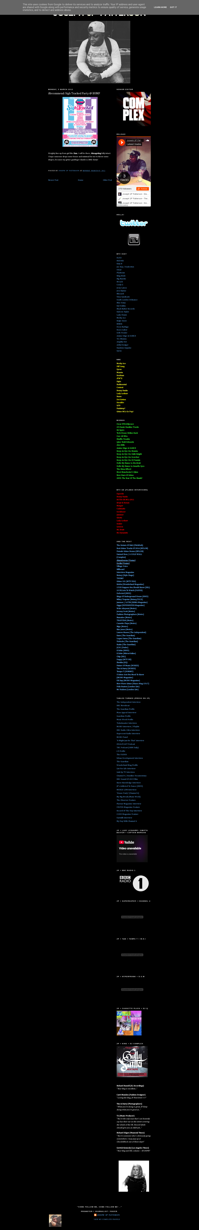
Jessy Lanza (122, 288)
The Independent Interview (129, 702)
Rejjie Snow (122, 321)
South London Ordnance (127, 300)
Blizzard (120, 294)
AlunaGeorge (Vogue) (126, 560)
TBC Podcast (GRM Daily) (128, 748)
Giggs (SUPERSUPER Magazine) (131, 605)
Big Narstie (121, 279)
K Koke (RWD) (123, 650)
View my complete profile (107, 1219)
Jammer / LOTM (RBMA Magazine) (132, 602)
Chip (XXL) (121, 657)
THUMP (120, 578)
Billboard (120, 569)
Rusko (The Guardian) (126, 645)
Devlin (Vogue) (123, 563)
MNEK (119, 324)
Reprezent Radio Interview (128, 734)
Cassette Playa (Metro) (127, 623)
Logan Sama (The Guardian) (129, 638)
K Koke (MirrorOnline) (126, 653)
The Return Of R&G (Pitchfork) (130, 545)
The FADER (122, 755)
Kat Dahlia (121, 306)
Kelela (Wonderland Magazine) (130, 584)
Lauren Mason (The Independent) (131, 632)
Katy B (119, 264)
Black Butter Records (126, 309)
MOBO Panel (122, 737)
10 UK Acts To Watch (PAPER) (130, 590)
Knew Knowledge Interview (129, 783)
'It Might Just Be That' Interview (130, 741)
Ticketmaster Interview (127, 723)
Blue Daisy (121, 303)
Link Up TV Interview (126, 772)
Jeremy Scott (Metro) (126, 611)
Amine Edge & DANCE (126, 336)
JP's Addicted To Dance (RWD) (130, 786)
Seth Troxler (122, 333)
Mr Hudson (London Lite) (128, 690)
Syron (119, 351)
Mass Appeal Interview (126, 713)
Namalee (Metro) (124, 617)
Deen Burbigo (123, 327)
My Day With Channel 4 (127, 821)
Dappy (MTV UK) (124, 660)
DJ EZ (119, 258)
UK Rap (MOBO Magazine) (128, 681)
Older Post (107, 180)
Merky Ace (121, 318)
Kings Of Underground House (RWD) (132, 596)
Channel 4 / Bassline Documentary (131, 776)
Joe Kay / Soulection (125, 267)
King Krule (121, 276)
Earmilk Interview (124, 818)
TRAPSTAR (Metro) (125, 620)
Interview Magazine (125, 572)
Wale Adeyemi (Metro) (127, 608)
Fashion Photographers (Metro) (130, 614)
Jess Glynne (121, 291)
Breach (120, 282)
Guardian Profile (124, 716)
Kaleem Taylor (123, 312)
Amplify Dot (122, 342)
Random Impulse (124, 348)
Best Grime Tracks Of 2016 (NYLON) (132, 548)
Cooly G (120, 285)
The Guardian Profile (126, 709)
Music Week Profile (125, 720)
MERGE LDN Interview (127, 790)
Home (80, 180)
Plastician (121, 273)
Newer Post (53, 180)
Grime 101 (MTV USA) (126, 581)
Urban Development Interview (130, 758)
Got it (173, 7)
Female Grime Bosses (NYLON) (130, 551)
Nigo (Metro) (122, 627)
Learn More (160, 7)
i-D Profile (121, 751)
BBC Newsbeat (123, 706)
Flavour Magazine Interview (129, 804)
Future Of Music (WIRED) (128, 666)
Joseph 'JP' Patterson (108, 1215)
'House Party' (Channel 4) (128, 793)
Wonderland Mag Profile (127, 765)
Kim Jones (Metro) (124, 629)
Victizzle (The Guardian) (127, 641)
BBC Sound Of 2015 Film (127, 779)
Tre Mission (122, 339)
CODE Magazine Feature (127, 814)
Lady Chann (122, 315)
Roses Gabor (122, 330)
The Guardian (122, 762)
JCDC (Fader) (122, 648)
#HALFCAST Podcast (126, 744)
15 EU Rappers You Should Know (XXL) (133, 587)
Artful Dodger (122, 345)
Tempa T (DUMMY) (125, 671)
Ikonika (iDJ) (122, 662)
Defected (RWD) (124, 593)
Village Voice (122, 566)
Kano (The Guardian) (126, 636)
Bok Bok (120, 261)
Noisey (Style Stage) (125, 575)
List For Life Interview (126, 769)
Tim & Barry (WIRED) (126, 669)
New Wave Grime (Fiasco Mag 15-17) (133, 684)
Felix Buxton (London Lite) (128, 687)
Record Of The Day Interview (129, 811)
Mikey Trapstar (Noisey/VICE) (130, 599)
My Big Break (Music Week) (129, 797)
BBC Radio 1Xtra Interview (128, 730)
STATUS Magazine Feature (128, 807)
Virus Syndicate (123, 297)
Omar (119, 270)
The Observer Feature (126, 800)
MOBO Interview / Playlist (128, 727)
